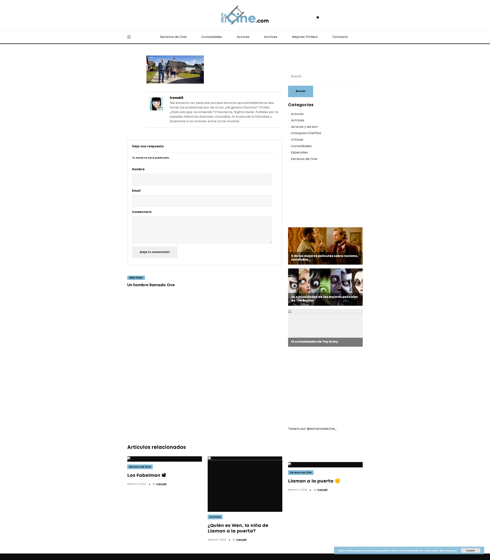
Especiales (299, 152)
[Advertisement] (322, 195)
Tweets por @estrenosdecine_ (312, 428)
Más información (448, 550)
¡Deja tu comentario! (155, 252)
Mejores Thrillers (305, 37)
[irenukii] (156, 103)
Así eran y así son (304, 127)
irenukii (176, 97)
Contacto (340, 37)
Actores (243, 37)
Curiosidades (211, 37)
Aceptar (470, 550)
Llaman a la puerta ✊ (314, 481)
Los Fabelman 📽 (146, 476)
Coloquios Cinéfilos (306, 133)
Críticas (297, 139)
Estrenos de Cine (173, 37)
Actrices (270, 37)
